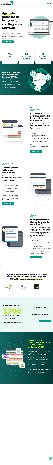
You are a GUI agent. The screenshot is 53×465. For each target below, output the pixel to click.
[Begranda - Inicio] (7, 3)
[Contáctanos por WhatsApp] (50, 458)
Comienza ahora (7, 41)
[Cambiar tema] (51, 3)
